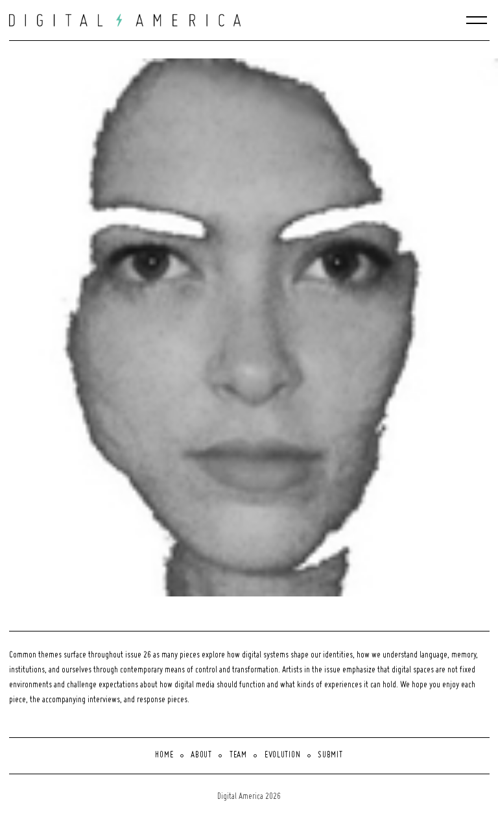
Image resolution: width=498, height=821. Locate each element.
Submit (330, 755)
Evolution (282, 755)
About (201, 755)
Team (238, 755)
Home (164, 755)
